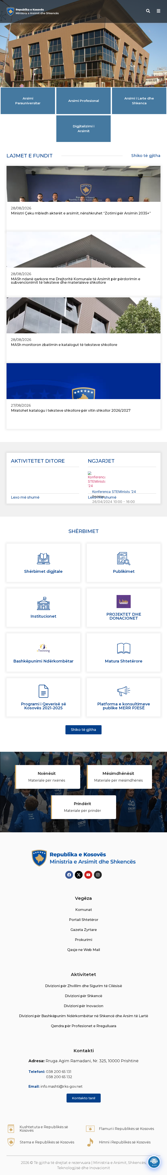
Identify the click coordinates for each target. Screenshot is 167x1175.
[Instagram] (98, 875)
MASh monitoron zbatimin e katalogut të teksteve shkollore (64, 345)
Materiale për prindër (82, 811)
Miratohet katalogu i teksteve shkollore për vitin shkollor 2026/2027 (70, 410)
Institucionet (43, 616)
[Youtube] (88, 875)
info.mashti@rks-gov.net (62, 1086)
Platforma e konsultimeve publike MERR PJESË (123, 706)
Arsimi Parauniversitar (27, 100)
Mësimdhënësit (118, 773)
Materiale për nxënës (46, 780)
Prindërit (82, 803)
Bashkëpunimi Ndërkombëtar (43, 661)
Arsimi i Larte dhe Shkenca (139, 100)
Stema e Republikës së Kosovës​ (47, 1142)
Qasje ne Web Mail (83, 950)
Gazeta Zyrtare (83, 930)
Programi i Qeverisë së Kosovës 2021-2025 (43, 706)
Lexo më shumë (25, 497)
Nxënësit (47, 773)
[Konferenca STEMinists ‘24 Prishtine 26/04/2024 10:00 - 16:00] (122, 480)
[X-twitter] (79, 875)
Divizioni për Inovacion (83, 1006)
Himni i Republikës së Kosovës (124, 1142)
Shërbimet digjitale (43, 571)
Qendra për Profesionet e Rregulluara (83, 1026)
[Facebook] (69, 875)
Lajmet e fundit (30, 156)
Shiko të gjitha (145, 155)
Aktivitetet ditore (38, 461)
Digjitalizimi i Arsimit (83, 128)
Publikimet (124, 571)
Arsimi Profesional (83, 101)
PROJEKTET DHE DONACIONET (123, 616)
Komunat (83, 910)
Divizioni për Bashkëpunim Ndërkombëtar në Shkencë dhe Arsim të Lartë (83, 1016)
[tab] (28, 101)
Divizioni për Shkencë (83, 996)
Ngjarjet (101, 461)
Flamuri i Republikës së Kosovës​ (126, 1129)
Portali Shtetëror (83, 920)
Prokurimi (83, 940)
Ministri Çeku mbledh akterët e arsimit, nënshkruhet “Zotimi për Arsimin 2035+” (81, 213)
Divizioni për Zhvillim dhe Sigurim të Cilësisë (83, 986)
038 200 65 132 (59, 1077)
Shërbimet (83, 531)
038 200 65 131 (58, 1072)
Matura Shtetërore (123, 661)
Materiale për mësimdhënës (118, 780)
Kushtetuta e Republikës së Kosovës (44, 1129)
